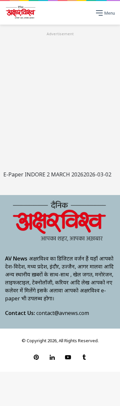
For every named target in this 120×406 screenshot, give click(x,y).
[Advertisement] (60, 97)
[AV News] (21, 13)
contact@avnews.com (62, 313)
